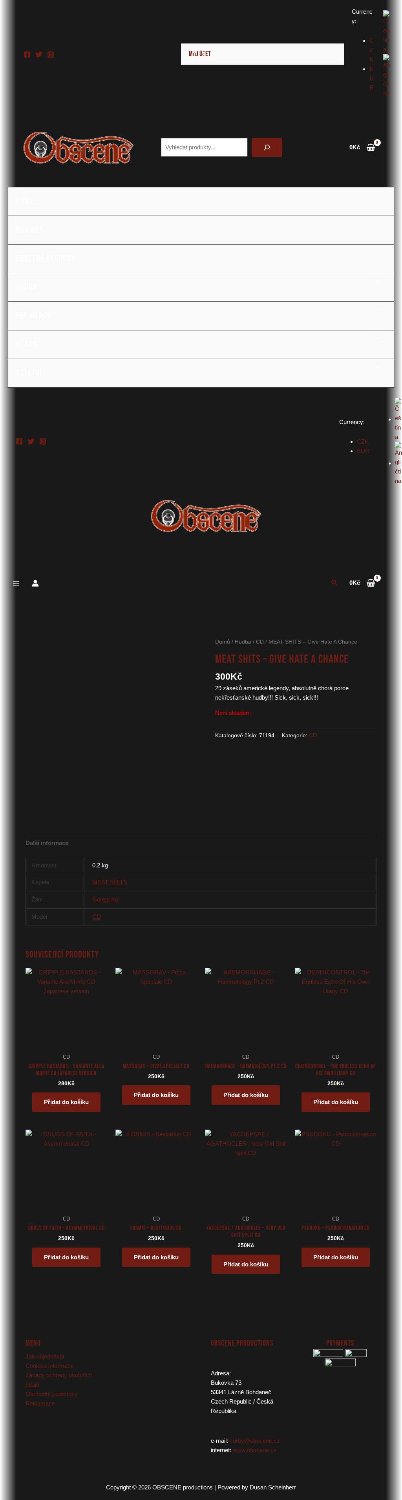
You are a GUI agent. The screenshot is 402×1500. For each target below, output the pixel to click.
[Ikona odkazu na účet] (35, 583)
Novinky (29, 230)
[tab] (47, 843)
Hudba (26, 287)
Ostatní (29, 373)
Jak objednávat (45, 1356)
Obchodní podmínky (52, 1394)
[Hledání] (267, 147)
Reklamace (40, 1403)
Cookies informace (50, 1365)
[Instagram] (50, 54)
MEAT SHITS (109, 882)
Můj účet (200, 54)
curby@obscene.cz (255, 1440)
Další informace (47, 843)
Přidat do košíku (66, 1102)
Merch (27, 344)
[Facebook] (27, 54)
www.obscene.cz (255, 1450)
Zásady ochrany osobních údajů (59, 1380)
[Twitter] (38, 54)
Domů (26, 201)
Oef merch (33, 315)
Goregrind (105, 899)
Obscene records (45, 258)
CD (260, 642)
